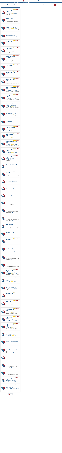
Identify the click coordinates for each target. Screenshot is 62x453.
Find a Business (17, 2)
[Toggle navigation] (38, 0)
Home (14, 2)
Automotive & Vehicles (22, 2)
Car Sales (26, 2)
